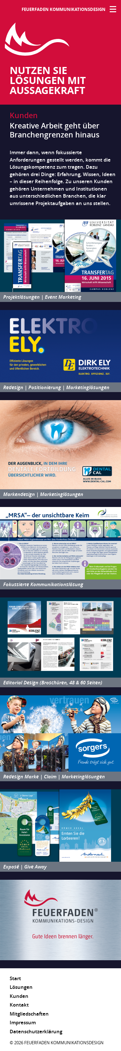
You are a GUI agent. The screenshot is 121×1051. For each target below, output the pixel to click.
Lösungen (21, 987)
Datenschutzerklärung (36, 1031)
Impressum (23, 1022)
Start (15, 978)
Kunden (19, 996)
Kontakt (19, 1004)
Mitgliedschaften (29, 1013)
